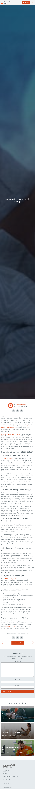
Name (17, 680)
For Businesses (7, 783)
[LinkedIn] (21, 411)
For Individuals (6, 779)
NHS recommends (9, 458)
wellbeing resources (11, 626)
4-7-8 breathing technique (11, 579)
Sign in (27, 2)
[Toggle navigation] (32, 2)
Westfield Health (21, 404)
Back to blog (18, 643)
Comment (17, 661)
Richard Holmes (17, 735)
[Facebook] (17, 411)
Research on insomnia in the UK (10, 434)
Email (17, 685)
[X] (13, 411)
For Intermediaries (7, 787)
